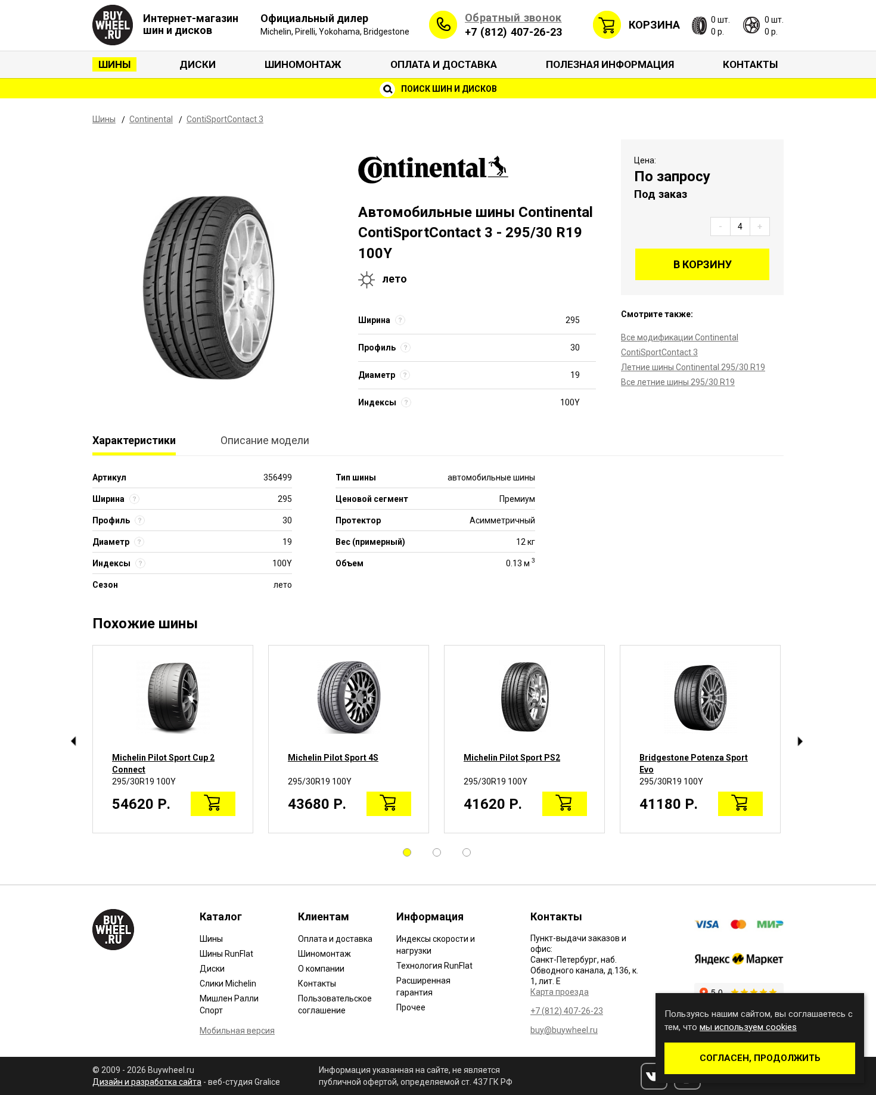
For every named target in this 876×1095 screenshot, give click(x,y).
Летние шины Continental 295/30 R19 (693, 367)
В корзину (702, 264)
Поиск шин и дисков (448, 89)
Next (800, 741)
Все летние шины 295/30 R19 (678, 382)
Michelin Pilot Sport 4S (333, 757)
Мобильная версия (237, 1030)
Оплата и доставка (443, 64)
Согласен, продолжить (760, 1058)
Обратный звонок (513, 17)
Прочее (410, 1007)
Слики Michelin (228, 983)
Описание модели (264, 440)
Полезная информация (610, 64)
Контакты (750, 64)
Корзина (654, 24)
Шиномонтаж (303, 64)
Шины (114, 64)
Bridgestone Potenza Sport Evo (693, 763)
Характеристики (134, 440)
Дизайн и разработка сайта (146, 1082)
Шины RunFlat (226, 953)
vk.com (654, 1076)
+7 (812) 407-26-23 (513, 32)
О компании (321, 968)
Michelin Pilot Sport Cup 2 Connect (163, 763)
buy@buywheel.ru (564, 1030)
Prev (73, 741)
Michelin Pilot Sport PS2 (512, 757)
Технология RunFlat (434, 965)
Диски (197, 64)
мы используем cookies (748, 1027)
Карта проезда (559, 992)
